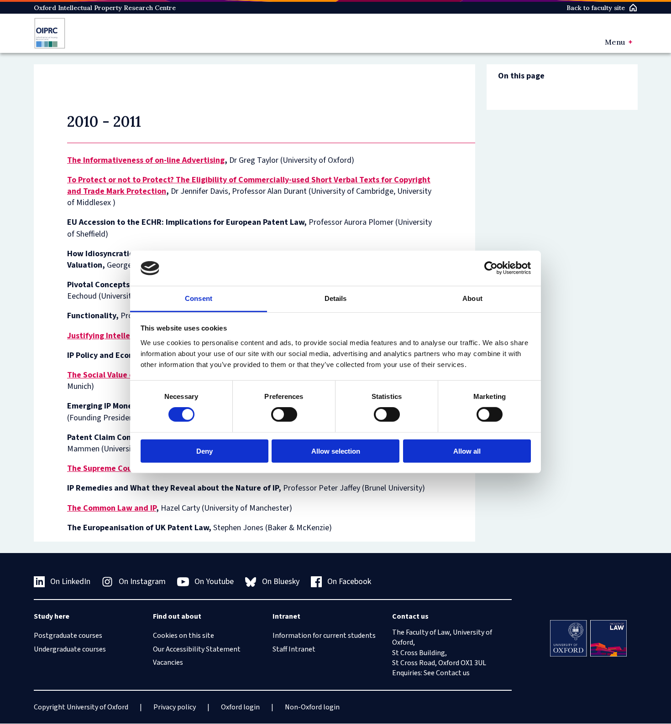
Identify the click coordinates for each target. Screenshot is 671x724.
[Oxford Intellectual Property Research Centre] (50, 33)
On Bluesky (280, 581)
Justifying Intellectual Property (125, 335)
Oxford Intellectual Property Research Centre (105, 8)
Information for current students (324, 636)
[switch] (284, 414)
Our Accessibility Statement (197, 649)
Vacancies (168, 662)
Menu (615, 42)
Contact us (453, 673)
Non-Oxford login (312, 707)
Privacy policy (174, 707)
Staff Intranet (294, 649)
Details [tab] (336, 298)
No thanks (106, 678)
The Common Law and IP (111, 508)
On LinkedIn (70, 581)
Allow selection (335, 451)
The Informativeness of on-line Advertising (146, 160)
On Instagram (142, 581)
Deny (204, 451)
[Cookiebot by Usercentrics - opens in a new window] (491, 268)
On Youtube (214, 581)
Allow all (467, 451)
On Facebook (349, 581)
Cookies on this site (183, 636)
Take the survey (48, 678)
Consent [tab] (198, 298)
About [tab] (472, 298)
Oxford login (240, 707)
